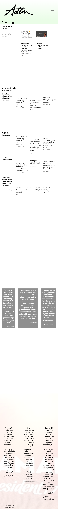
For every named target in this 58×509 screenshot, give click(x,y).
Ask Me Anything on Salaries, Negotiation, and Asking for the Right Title (49, 165)
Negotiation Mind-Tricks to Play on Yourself (35, 162)
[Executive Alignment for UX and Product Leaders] (49, 93)
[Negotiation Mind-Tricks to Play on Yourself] (36, 156)
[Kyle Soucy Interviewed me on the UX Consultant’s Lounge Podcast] (22, 158)
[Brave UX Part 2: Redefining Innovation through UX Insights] (22, 94)
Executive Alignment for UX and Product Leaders (49, 100)
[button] (53, 90)
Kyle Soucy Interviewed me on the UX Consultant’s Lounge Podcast (22, 166)
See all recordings (7, 190)
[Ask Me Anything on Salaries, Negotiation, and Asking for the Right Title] (49, 157)
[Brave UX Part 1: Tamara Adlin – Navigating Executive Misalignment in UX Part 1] (36, 95)
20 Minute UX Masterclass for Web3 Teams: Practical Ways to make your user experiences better (36, 145)
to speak (6, 35)
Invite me (5, 34)
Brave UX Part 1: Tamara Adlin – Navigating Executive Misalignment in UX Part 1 (36, 104)
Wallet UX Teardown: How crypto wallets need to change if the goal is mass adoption (49, 142)
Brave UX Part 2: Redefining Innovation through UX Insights (21, 102)
